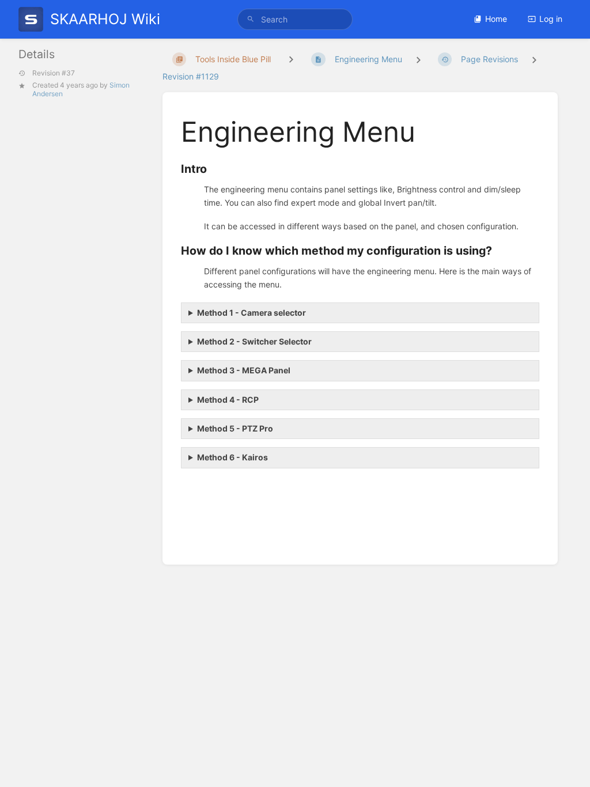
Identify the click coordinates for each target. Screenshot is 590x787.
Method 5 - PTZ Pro (235, 428)
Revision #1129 (190, 76)
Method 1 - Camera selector (251, 312)
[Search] (251, 19)
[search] (295, 19)
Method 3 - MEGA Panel (243, 370)
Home (496, 19)
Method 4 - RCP (228, 399)
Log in (550, 19)
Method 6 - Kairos (232, 457)
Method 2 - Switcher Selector (254, 341)
